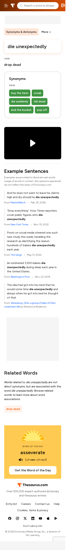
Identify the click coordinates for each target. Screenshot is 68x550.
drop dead (13, 409)
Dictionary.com (63, 6)
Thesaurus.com (13, 6)
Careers (26, 504)
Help (57, 504)
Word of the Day (32, 446)
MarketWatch (18, 202)
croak (37, 93)
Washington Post (20, 276)
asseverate (32, 452)
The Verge (16, 254)
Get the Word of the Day (33, 470)
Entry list (11, 504)
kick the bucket (21, 110)
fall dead (39, 101)
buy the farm (19, 93)
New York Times (19, 224)
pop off (42, 110)
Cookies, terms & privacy (32, 510)
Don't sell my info (32, 526)
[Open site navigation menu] (6, 5)
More (44, 32)
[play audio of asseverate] (20, 460)
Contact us (42, 504)
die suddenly (19, 101)
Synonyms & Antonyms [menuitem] (21, 32)
